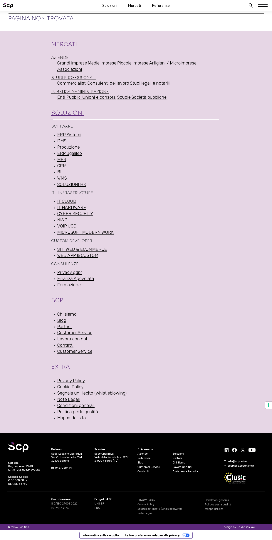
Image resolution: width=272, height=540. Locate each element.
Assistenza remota (185, 471)
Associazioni (69, 69)
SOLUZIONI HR (71, 184)
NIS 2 (62, 220)
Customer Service (74, 332)
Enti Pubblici (69, 97)
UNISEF (99, 503)
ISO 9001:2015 (60, 508)
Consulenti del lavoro (108, 83)
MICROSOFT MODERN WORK (85, 232)
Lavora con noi (72, 339)
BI (59, 171)
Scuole (124, 97)
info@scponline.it (239, 461)
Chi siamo (67, 314)
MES (61, 159)
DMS (61, 140)
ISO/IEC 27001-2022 (64, 503)
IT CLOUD (66, 201)
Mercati (134, 5)
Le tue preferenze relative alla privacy (152, 535)
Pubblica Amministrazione (80, 91)
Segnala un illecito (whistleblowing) (92, 393)
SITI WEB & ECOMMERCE (82, 249)
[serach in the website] (251, 5)
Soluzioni (109, 5)
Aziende (59, 57)
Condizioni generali (76, 405)
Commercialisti (72, 83)
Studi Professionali (73, 77)
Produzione (68, 147)
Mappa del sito (71, 417)
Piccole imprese (132, 63)
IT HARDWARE (71, 207)
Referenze (161, 5)
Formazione (69, 284)
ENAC (98, 508)
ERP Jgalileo (69, 153)
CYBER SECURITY (75, 213)
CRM (61, 165)
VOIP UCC (66, 226)
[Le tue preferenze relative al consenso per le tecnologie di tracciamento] (268, 405)
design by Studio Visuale (239, 527)
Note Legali (68, 399)
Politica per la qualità (77, 411)
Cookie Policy (70, 386)
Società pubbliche (149, 97)
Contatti (65, 345)
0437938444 (63, 467)
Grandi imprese (72, 63)
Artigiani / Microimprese (173, 63)
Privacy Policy (71, 380)
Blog (61, 320)
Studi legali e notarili (150, 83)
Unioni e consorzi (99, 97)
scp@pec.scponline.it (241, 465)
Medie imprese (102, 63)
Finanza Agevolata (75, 278)
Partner (64, 326)
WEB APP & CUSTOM (77, 255)
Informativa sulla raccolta (101, 535)
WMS (62, 178)
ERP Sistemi (69, 134)
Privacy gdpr (69, 272)
